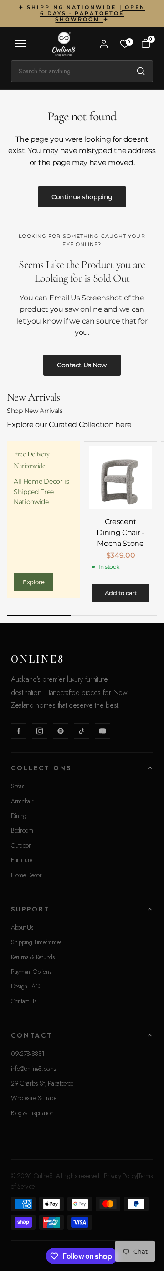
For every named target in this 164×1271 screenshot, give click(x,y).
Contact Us (24, 1001)
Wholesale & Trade (33, 1097)
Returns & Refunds (33, 957)
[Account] (104, 43)
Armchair (22, 801)
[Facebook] (18, 731)
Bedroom (22, 830)
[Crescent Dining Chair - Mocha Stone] (120, 477)
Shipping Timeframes (36, 942)
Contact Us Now (82, 365)
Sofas (17, 786)
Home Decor (26, 875)
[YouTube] (102, 731)
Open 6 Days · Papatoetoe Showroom (92, 13)
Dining (18, 815)
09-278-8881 (27, 1053)
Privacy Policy (120, 1175)
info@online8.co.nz (33, 1068)
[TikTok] (81, 731)
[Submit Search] (141, 71)
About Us (22, 927)
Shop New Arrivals (35, 411)
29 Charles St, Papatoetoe (42, 1083)
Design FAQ (25, 986)
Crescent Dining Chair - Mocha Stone (120, 532)
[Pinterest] (60, 731)
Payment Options (31, 971)
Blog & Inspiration (32, 1112)
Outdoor (21, 845)
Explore (33, 582)
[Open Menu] (21, 43)
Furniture (21, 859)
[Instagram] (39, 731)
